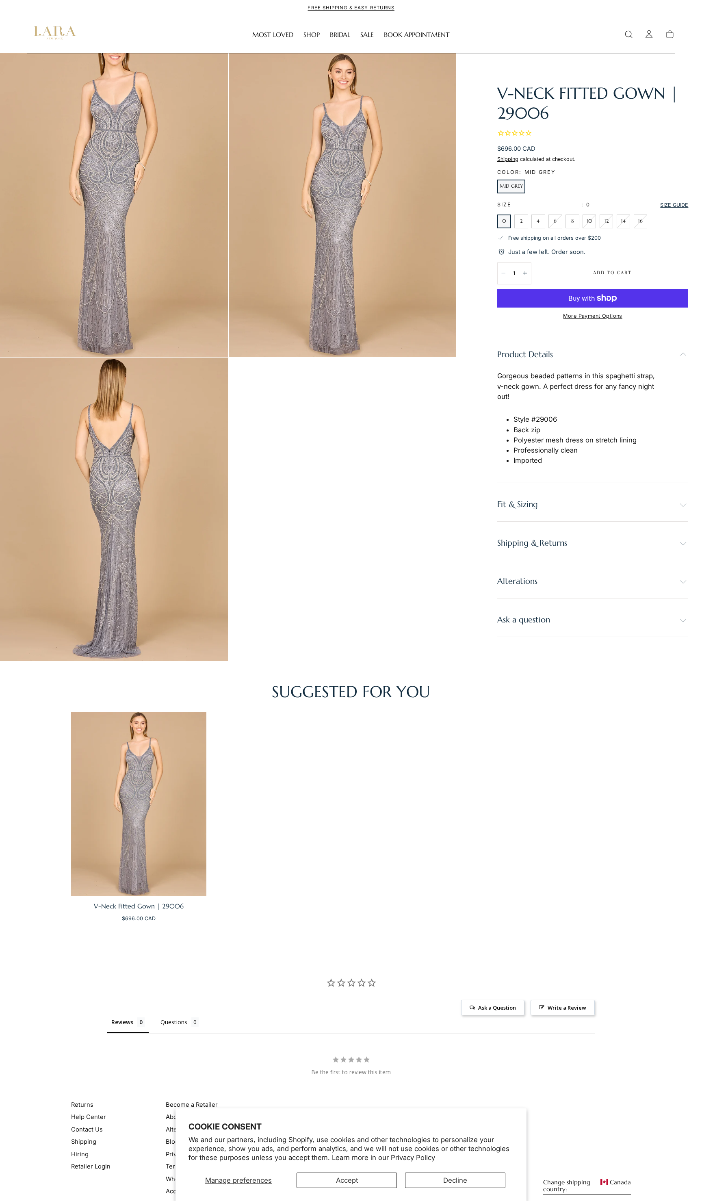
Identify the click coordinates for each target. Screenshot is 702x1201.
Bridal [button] (340, 35)
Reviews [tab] (122, 1022)
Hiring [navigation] (80, 1154)
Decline (455, 1180)
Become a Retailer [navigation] (192, 1104)
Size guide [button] (674, 205)
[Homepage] (53, 34)
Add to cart (612, 272)
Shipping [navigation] (83, 1141)
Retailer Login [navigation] (90, 1166)
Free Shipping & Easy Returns (351, 8)
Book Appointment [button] (417, 35)
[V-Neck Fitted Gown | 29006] (138, 804)
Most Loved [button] (272, 35)
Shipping (507, 159)
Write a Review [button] (567, 1007)
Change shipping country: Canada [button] (587, 1186)
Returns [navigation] (82, 1104)
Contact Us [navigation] (87, 1129)
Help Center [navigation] (88, 1117)
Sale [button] (367, 35)
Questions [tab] (173, 1022)
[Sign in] (649, 34)
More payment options (592, 316)
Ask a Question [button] (497, 1007)
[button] (629, 34)
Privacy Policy (413, 1157)
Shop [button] (311, 35)
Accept (347, 1180)
